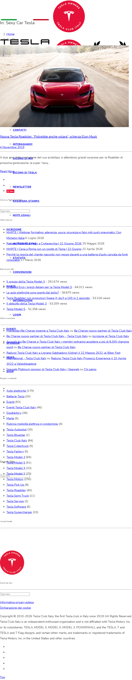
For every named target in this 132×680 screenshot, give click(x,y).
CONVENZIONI (22, 272)
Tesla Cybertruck (17, 446)
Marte (10, 418)
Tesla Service (15, 501)
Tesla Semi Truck (17, 496)
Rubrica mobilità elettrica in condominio (32, 424)
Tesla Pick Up (15, 485)
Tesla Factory (15, 451)
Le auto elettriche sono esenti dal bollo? (32, 293)
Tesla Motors (14, 479)
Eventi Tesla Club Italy (21, 407)
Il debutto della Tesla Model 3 (26, 304)
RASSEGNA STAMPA (26, 201)
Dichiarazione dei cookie (15, 608)
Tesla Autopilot (16, 429)
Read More (7, 171)
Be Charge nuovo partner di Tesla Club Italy (103, 331)
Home (10, 34)
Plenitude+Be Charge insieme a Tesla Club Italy (37, 331)
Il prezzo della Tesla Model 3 (25, 282)
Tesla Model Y (15, 474)
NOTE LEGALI (21, 215)
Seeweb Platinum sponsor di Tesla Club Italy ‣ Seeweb (42, 369)
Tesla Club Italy (16, 440)
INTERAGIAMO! (23, 144)
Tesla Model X (15, 468)
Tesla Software (16, 507)
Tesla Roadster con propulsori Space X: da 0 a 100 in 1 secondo (48, 298)
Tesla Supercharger (19, 512)
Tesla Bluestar (15, 435)
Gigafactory (13, 413)
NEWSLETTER (22, 186)
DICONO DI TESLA (25, 172)
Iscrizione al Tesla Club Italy (110, 336)
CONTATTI (19, 130)
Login (17, 314)
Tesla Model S (15, 309)
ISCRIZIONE (14, 229)
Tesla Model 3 (15, 457)
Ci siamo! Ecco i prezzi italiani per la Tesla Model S (39, 287)
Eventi (10, 402)
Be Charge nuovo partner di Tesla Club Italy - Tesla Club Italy (47, 336)
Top (2, 677)
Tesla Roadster (16, 490)
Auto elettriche (16, 391)
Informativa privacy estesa (17, 602)
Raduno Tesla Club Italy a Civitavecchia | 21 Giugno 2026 (44, 243)
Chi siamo (90, 369)
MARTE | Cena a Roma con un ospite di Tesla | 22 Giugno (43, 249)
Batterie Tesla (15, 396)
